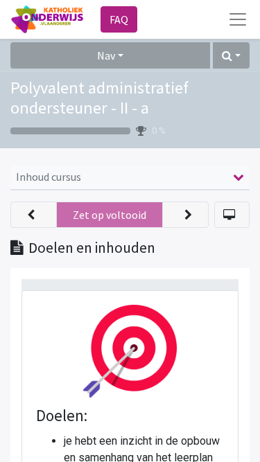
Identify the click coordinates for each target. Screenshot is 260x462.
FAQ (119, 19)
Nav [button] (106, 55)
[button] (231, 55)
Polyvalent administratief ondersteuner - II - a (99, 97)
